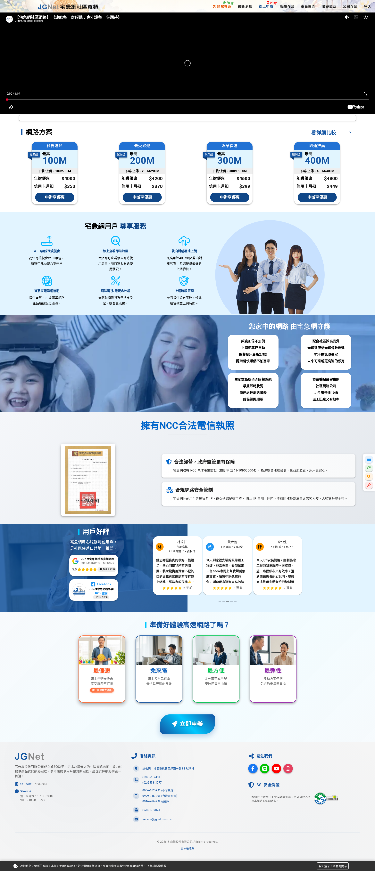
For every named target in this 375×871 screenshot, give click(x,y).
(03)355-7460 (151, 777)
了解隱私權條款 (156, 865)
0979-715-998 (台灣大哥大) (159, 795)
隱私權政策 (187, 848)
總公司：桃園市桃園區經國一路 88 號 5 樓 (168, 768)
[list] (187, 794)
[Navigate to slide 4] (231, 601)
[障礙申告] (369, 485)
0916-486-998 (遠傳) (155, 801)
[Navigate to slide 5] (235, 601)
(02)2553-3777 (152, 782)
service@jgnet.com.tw (157, 819)
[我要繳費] (369, 459)
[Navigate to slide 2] (224, 601)
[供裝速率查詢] (369, 476)
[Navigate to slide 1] (220, 601)
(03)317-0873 (151, 809)
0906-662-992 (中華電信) (158, 790)
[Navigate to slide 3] (227, 601)
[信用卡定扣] (369, 468)
